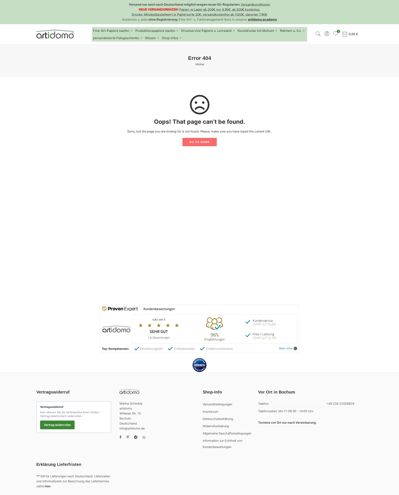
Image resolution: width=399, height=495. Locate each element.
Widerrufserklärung (216, 426)
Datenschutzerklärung (218, 419)
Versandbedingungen (217, 404)
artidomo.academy (262, 19)
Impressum (210, 411)
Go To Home (200, 142)
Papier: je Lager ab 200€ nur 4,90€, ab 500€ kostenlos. (219, 9)
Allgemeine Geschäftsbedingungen (227, 433)
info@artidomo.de (132, 428)
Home (199, 64)
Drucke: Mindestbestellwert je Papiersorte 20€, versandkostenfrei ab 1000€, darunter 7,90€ (199, 14)
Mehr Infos (286, 348)
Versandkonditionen (255, 4)
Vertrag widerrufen (57, 425)
